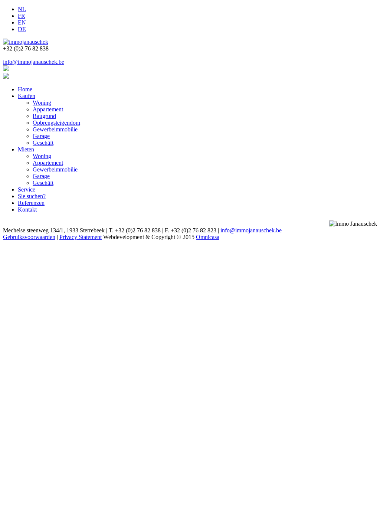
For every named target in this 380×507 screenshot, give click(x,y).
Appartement (48, 109)
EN (22, 22)
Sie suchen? (32, 196)
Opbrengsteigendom (56, 123)
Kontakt (27, 209)
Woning (42, 102)
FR (21, 16)
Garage (41, 136)
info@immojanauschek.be (33, 62)
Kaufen (26, 96)
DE (22, 29)
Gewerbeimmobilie (55, 129)
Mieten (26, 149)
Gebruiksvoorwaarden (29, 237)
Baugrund (44, 116)
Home (25, 89)
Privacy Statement (80, 237)
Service (26, 189)
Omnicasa (207, 237)
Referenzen (31, 203)
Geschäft (43, 143)
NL (22, 9)
